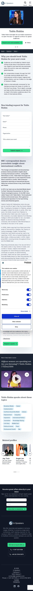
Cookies (16, 580)
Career (18, 406)
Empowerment (8, 414)
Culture (24, 412)
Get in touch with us (17, 545)
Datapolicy (16, 582)
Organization (6, 133)
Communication (8, 409)
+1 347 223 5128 (17, 549)
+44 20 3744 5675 (17, 554)
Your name (6, 115)
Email (5, 121)
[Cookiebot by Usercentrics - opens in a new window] (24, 263)
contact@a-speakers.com (16, 576)
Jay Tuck (6, 458)
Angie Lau (20, 458)
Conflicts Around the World (11, 412)
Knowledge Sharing (18, 420)
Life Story (6, 423)
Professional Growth (10, 429)
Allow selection (16, 321)
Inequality (17, 414)
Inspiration (7, 417)
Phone (4, 127)
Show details (24, 311)
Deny (16, 327)
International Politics (19, 417)
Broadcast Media (9, 406)
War (19, 429)
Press (17, 426)
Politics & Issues (8, 426)
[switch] (29, 294)
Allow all (16, 316)
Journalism (7, 420)
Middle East (15, 423)
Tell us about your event (10, 139)
